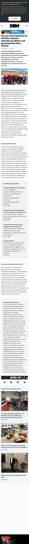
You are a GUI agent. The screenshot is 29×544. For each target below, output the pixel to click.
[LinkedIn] (18, 382)
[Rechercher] (27, 26)
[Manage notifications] (4, 540)
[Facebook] (4, 382)
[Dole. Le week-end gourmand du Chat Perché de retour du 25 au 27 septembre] (14, 433)
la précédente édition (10, 112)
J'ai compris (14, 18)
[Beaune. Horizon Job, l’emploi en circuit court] (14, 463)
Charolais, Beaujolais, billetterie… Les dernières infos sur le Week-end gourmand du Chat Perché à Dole (12, 415)
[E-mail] (24, 382)
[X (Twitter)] (11, 382)
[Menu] (2, 26)
